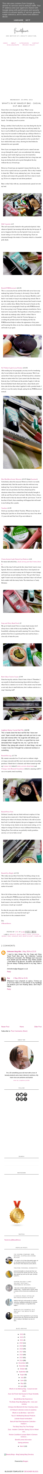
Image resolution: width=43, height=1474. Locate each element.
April (21, 1386)
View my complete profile (21, 1080)
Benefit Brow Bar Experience (23, 1399)
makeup (15, 936)
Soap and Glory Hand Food (10, 623)
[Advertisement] (21, 72)
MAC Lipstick (6, 224)
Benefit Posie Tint (7, 812)
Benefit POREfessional (8, 288)
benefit (13, 934)
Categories (24, 43)
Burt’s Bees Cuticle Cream (9, 677)
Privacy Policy (29, 45)
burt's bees (21, 934)
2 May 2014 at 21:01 (20, 978)
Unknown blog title (14, 951)
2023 (21, 1334)
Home (5, 43)
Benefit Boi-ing (6, 755)
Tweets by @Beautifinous (12, 1240)
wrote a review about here (25, 766)
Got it (28, 20)
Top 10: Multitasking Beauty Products (23, 1416)
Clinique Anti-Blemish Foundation (12, 769)
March (22, 1446)
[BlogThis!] (28, 932)
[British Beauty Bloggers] (17, 1226)
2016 (21, 1355)
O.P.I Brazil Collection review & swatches (23, 1410)
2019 (21, 1346)
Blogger (25, 1461)
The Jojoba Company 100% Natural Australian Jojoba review (25, 1256)
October (22, 1369)
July (22, 1377)
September (22, 1372)
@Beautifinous (6, 923)
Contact (35, 43)
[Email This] (26, 932)
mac (9, 936)
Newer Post (5, 1027)
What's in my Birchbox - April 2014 (23, 1413)
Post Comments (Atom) (19, 1031)
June (22, 1380)
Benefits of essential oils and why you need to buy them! (24, 1311)
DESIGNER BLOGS (31, 1471)
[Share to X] (30, 932)
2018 (21, 1349)
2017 (21, 1352)
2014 (21, 1360)
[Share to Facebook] (33, 932)
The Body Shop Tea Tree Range (23, 1426)
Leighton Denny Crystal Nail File (12, 730)
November (22, 1366)
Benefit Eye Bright (7, 873)
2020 (21, 1343)
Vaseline (4, 508)
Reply (9, 971)
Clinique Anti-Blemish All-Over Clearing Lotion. (23, 1407)
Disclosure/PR (13, 45)
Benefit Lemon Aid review (23, 1440)
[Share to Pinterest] (35, 932)
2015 (21, 1357)
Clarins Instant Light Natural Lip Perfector (15, 559)
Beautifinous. (21, 31)
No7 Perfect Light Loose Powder (11, 368)
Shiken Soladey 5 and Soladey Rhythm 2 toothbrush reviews (22, 1283)
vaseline (37, 936)
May (22, 1383)
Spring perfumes (23, 1442)
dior (29, 934)
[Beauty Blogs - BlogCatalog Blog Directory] (19, 1454)
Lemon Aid (7, 766)
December (22, 1363)
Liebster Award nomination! (23, 1418)
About (13, 43)
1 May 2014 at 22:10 (29, 951)
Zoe (8, 978)
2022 (21, 1337)
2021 (21, 1340)
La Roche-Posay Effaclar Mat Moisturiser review (24, 1296)
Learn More (18, 20)
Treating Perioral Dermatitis (25, 1268)
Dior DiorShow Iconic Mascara (11, 479)
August (22, 1375)
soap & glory (28, 936)
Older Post (38, 1027)
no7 (20, 936)
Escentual (34, 479)
